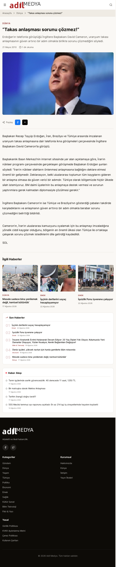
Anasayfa (7, 13)
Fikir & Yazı (7, 511)
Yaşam (5, 473)
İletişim (63, 473)
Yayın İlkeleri (66, 477)
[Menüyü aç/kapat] (4, 4)
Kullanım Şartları (10, 540)
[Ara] (111, 5)
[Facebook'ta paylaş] (17, 122)
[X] (13, 447)
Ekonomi (6, 487)
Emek (5, 492)
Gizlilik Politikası (10, 526)
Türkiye (6, 477)
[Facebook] (5, 447)
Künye (63, 468)
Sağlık (5, 497)
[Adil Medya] (25, 4)
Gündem (6, 463)
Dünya (19, 13)
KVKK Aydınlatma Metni (13, 530)
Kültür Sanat (8, 501)
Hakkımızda (66, 463)
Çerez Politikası (10, 535)
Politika (6, 482)
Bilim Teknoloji (9, 506)
